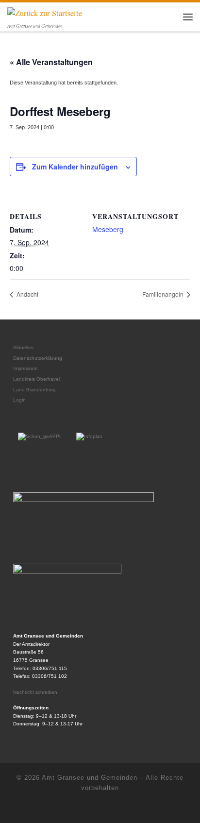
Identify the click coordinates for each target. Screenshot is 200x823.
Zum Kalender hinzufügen (75, 166)
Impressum (25, 368)
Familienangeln (163, 294)
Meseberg (107, 229)
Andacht (26, 294)
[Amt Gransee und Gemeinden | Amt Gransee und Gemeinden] (44, 12)
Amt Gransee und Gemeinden (89, 777)
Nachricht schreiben (35, 692)
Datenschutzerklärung (37, 358)
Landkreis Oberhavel (36, 379)
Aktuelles (23, 347)
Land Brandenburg (34, 389)
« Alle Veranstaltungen (51, 61)
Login (19, 400)
